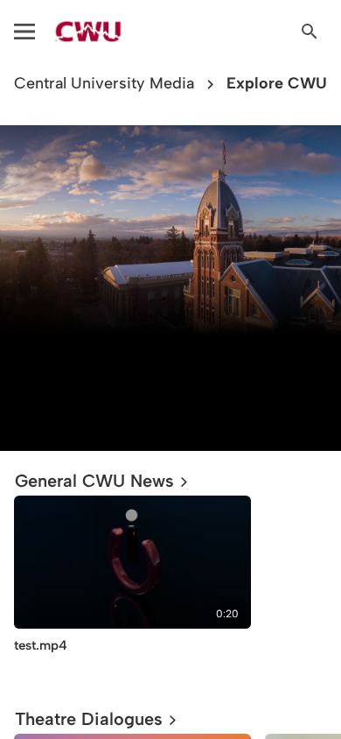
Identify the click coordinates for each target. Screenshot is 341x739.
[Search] (309, 31)
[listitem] (132, 588)
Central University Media (104, 83)
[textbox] (170, 381)
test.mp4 (40, 645)
